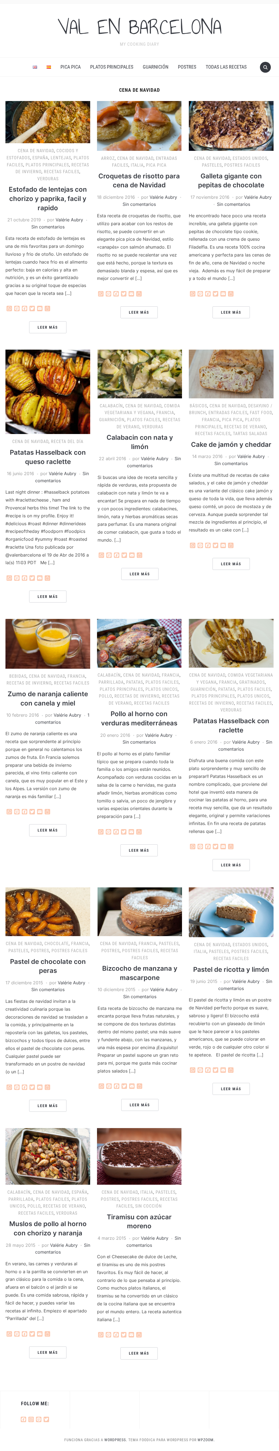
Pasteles (212, 165)
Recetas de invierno (29, 683)
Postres (187, 67)
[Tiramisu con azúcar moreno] (139, 1156)
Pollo (105, 696)
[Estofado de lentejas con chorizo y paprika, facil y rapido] (47, 121)
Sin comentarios (48, 227)
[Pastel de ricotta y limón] (231, 912)
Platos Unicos (161, 689)
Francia (165, 412)
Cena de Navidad (36, 150)
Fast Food (261, 412)
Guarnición (155, 67)
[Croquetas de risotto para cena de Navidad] (139, 125)
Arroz (108, 158)
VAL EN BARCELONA (139, 27)
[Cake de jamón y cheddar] (231, 373)
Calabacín (111, 405)
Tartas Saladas (250, 433)
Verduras (48, 178)
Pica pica (70, 67)
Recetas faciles (61, 171)
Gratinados (252, 682)
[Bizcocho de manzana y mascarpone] (140, 911)
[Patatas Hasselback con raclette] (231, 643)
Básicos (198, 405)
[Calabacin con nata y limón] (140, 373)
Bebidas (17, 676)
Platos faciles (143, 419)
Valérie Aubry (69, 219)
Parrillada (111, 682)
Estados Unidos (250, 158)
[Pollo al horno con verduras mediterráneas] (139, 643)
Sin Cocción (148, 1206)
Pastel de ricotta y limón (231, 969)
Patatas (134, 682)
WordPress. (115, 1440)
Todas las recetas (226, 67)
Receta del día (67, 441)
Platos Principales (111, 67)
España (40, 157)
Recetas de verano (245, 426)
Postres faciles (242, 165)
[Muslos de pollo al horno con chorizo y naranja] (47, 1156)
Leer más (48, 327)
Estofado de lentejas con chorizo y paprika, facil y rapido (48, 198)
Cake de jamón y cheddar (231, 444)
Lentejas (61, 157)
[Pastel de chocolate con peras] (47, 911)
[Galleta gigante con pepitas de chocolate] (231, 125)
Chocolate (56, 943)
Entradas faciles (227, 412)
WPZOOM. (206, 1440)
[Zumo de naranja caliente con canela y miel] (47, 643)
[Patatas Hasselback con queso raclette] (47, 391)
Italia (137, 165)
